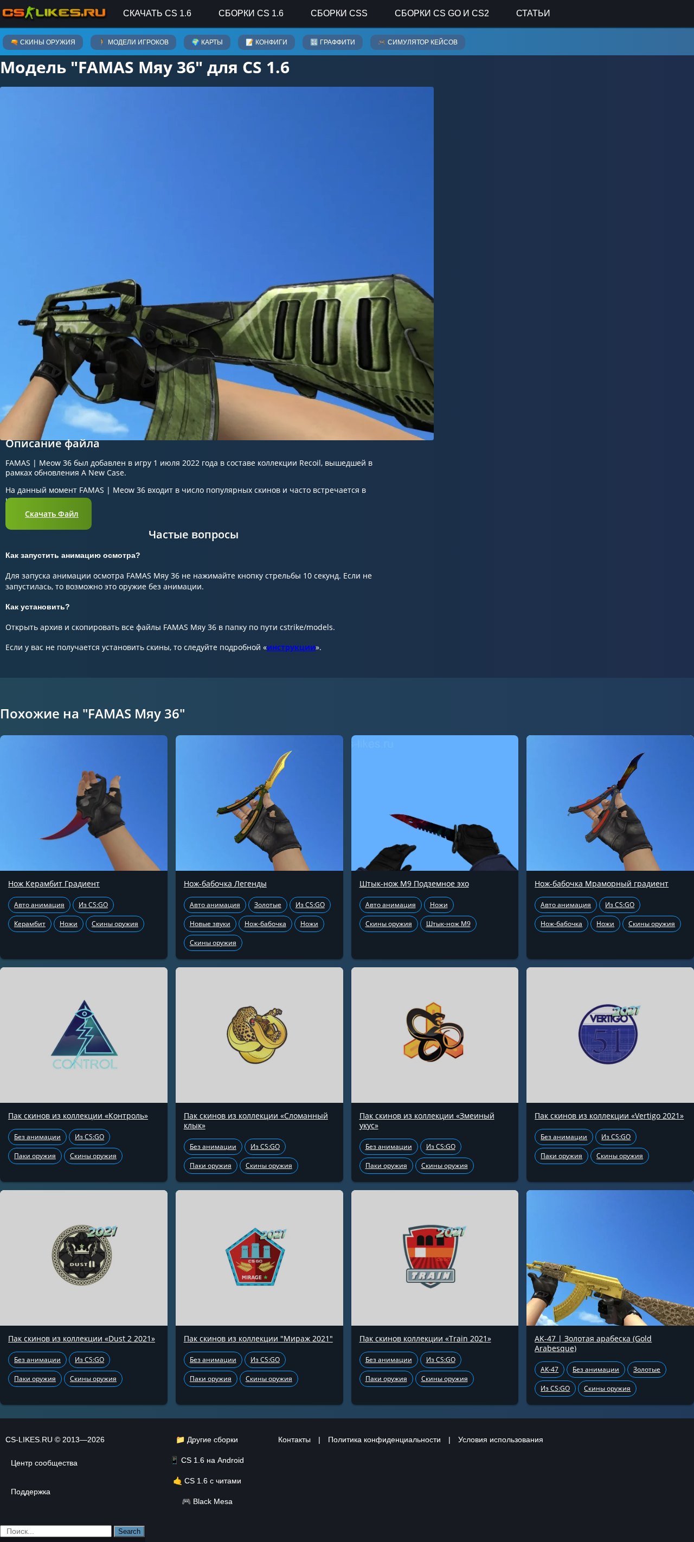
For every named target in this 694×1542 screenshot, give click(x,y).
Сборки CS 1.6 (251, 13)
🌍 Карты (207, 42)
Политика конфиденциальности (384, 1439)
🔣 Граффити (332, 42)
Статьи (533, 13)
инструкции (291, 647)
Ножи (69, 923)
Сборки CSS (339, 13)
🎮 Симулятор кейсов (418, 42)
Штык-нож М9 (448, 923)
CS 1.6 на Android (212, 1460)
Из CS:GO (93, 904)
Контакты (294, 1439)
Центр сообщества (44, 1463)
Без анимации (37, 1136)
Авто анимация (39, 904)
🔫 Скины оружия (42, 42)
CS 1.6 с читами (212, 1480)
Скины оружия (115, 923)
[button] (48, 514)
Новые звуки (210, 923)
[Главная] (54, 13)
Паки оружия (35, 1155)
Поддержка (30, 1491)
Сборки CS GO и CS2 (442, 13)
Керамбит (30, 923)
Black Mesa (213, 1501)
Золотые (267, 904)
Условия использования (500, 1439)
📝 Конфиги (266, 42)
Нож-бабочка (265, 923)
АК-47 (549, 1369)
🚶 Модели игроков (133, 42)
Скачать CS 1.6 (157, 13)
